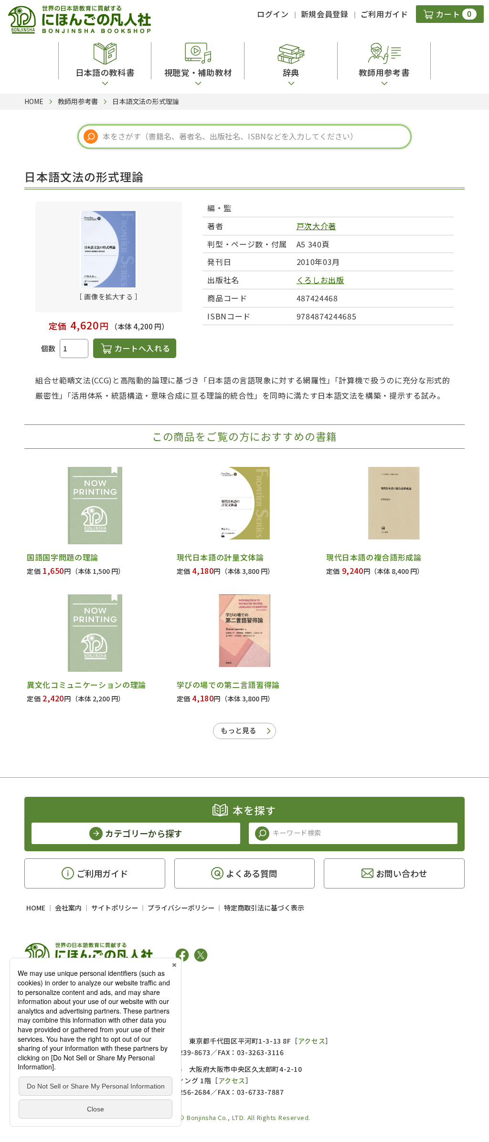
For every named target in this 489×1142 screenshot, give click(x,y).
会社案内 (68, 907)
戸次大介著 (316, 226)
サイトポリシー (114, 907)
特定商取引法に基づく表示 (264, 907)
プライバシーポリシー (181, 907)
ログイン (273, 14)
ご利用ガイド (384, 14)
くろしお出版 (320, 280)
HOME (35, 907)
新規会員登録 (325, 14)
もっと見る (238, 730)
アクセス (311, 1041)
